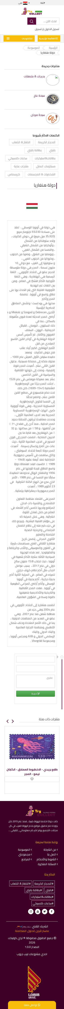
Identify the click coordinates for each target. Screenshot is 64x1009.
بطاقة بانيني (34, 150)
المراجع (26, 859)
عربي (20, 3)
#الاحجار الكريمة (44, 883)
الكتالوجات (27, 38)
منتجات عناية (21, 166)
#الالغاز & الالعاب (20, 883)
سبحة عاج (39, 95)
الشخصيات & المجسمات (41, 174)
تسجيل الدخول (52, 29)
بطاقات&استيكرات (45, 158)
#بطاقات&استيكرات (42, 896)
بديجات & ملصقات (34, 76)
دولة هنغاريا (44, 185)
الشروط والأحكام (46, 859)
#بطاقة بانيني (34, 890)
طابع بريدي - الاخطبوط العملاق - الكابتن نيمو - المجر (32, 771)
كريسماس (14, 174)
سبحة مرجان (38, 115)
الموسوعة (24, 849)
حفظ (34, 693)
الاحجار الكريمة (46, 142)
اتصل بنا (51, 854)
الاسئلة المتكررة (47, 864)
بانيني (52, 150)
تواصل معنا (31, 1005)
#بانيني (50, 890)
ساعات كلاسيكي (17, 158)
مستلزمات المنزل (45, 166)
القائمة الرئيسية (47, 38)
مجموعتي (24, 854)
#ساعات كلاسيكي (43, 903)
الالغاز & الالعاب (21, 142)
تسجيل (38, 29)
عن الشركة (50, 849)
